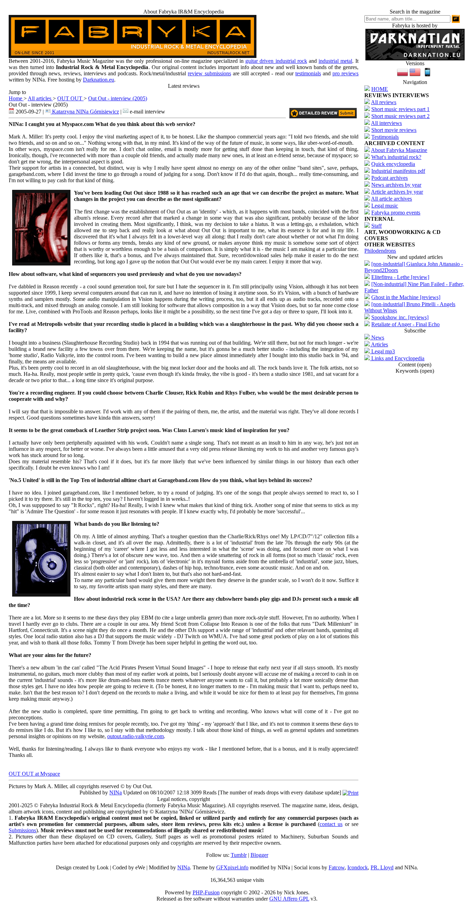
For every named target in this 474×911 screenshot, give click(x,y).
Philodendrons (380, 251)
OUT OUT (70, 98)
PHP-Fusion (206, 892)
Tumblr (239, 855)
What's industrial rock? (396, 157)
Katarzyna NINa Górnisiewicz (85, 112)
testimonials (308, 73)
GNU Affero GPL (289, 899)
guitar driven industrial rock (276, 61)
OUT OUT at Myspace (34, 774)
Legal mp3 (382, 351)
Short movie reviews (393, 130)
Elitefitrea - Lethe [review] (400, 277)
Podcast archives (389, 178)
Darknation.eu (98, 80)
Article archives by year (397, 192)
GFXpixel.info (232, 867)
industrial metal (335, 61)
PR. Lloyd (382, 867)
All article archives (391, 199)
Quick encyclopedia (393, 164)
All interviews (386, 123)
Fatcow (337, 867)
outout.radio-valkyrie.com (135, 736)
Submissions (22, 830)
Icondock (357, 867)
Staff (376, 226)
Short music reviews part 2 (400, 116)
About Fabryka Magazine (399, 150)
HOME (379, 89)
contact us (331, 824)
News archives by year (396, 185)
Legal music (384, 206)
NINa (115, 792)
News (377, 337)
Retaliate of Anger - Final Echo (405, 324)
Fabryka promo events (395, 213)
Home (16, 98)
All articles (40, 98)
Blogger (259, 855)
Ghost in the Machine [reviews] (405, 297)
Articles (379, 344)
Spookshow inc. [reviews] (400, 317)
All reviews (383, 102)
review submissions (209, 73)
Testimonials (385, 137)
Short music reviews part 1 (400, 109)
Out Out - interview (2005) (117, 98)
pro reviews (345, 73)
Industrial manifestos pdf (398, 171)
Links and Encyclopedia (397, 358)
